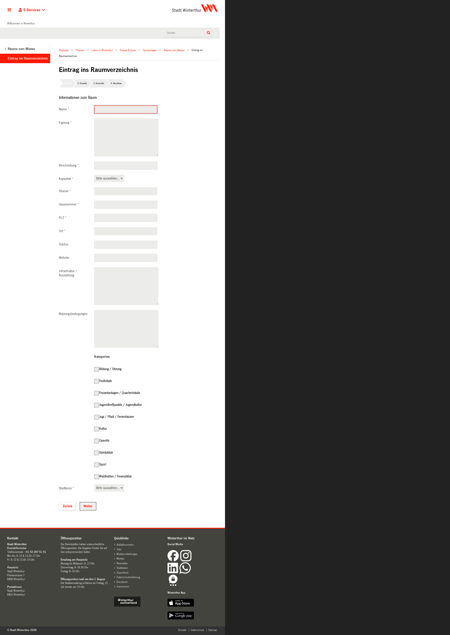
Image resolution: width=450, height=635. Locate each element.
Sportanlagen (150, 50)
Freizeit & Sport (128, 50)
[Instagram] (185, 560)
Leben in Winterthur (102, 50)
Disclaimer (122, 581)
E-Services (31, 10)
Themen (80, 50)
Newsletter (122, 563)
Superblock (122, 572)
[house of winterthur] (127, 605)
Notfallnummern (125, 544)
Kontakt (182, 630)
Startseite (64, 50)
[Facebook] (174, 560)
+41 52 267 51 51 (35, 551)
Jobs (119, 549)
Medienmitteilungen (127, 554)
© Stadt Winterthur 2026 (22, 630)
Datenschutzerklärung (128, 577)
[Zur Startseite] (162, 8)
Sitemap (212, 630)
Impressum (123, 586)
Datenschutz (197, 630)
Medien (120, 558)
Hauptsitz (12, 567)
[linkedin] (173, 572)
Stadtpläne (122, 567)
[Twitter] (191, 560)
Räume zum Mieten (174, 50)
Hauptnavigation (9, 10)
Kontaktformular (17, 548)
